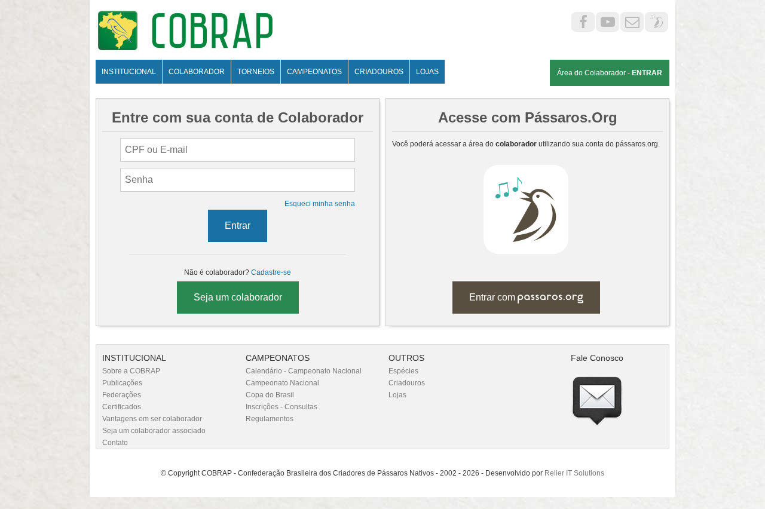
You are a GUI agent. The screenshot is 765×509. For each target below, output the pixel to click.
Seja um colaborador (238, 297)
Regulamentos (269, 419)
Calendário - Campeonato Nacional (304, 371)
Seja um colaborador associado (154, 431)
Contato (115, 443)
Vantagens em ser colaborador (152, 419)
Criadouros (406, 383)
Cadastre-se (271, 272)
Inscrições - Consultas (281, 407)
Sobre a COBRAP (131, 371)
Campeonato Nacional (282, 383)
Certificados (121, 407)
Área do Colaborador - (609, 73)
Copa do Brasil (270, 395)
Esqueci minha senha (319, 204)
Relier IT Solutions (574, 473)
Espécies (403, 371)
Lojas (397, 395)
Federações (121, 395)
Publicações (122, 383)
